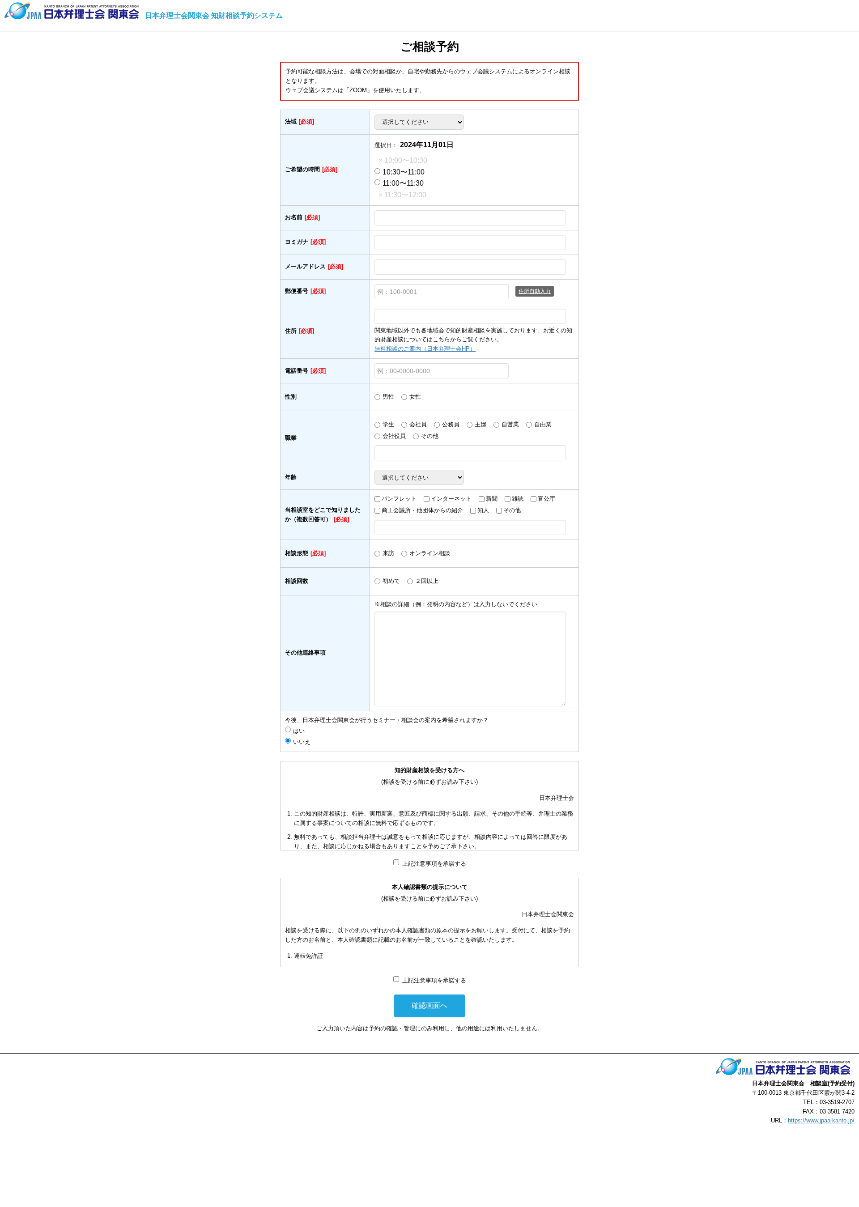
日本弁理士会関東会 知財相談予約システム (214, 15)
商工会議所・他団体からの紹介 (422, 510)
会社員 (418, 424)
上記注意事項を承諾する (434, 863)
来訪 (388, 553)
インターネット (451, 498)
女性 (415, 396)
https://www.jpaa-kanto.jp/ (821, 1120)
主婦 (480, 424)
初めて (391, 581)
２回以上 (426, 581)
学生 (388, 424)
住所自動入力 (535, 291)
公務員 (450, 424)
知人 (483, 510)
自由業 (543, 424)
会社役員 (394, 436)
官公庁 (546, 498)
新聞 (492, 498)
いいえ (301, 742)
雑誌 (517, 498)
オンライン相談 (429, 553)
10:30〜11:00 (404, 172)
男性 (388, 396)
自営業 (510, 424)
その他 (429, 436)
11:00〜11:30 (403, 183)
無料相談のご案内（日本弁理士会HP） (425, 348)
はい (301, 730)
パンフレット (399, 498)
